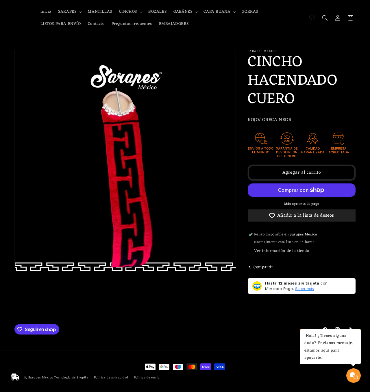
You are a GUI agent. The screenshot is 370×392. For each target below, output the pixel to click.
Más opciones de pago (301, 204)
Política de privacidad (111, 377)
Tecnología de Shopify (71, 377)
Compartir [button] (263, 267)
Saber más (304, 288)
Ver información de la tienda (281, 250)
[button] (69, 12)
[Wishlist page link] (312, 18)
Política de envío (147, 377)
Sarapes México (40, 377)
